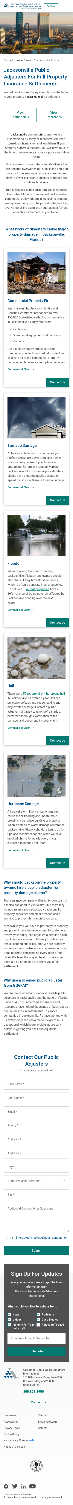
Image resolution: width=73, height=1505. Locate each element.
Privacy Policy (12, 1428)
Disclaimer (10, 1415)
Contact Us (57, 382)
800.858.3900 (33, 1391)
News (16, 1314)
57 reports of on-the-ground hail (44, 693)
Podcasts (48, 1314)
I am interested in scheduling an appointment (39, 1237)
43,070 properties (37, 589)
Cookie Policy (11, 1434)
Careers (42, 1428)
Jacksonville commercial (27, 134)
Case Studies (50, 1319)
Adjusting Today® (53, 1324)
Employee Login (47, 1421)
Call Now (51, 6)
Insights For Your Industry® (23, 1326)
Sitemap (43, 1415)
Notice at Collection (15, 1446)
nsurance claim (35, 96)
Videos (17, 1319)
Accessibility (11, 1421)
